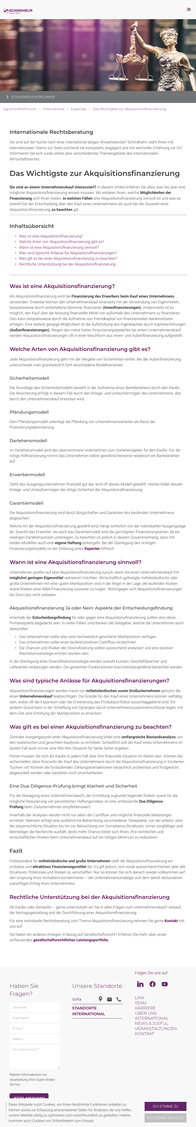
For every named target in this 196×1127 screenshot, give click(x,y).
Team (141, 1003)
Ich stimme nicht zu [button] (165, 1118)
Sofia (77, 999)
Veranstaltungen (156, 1028)
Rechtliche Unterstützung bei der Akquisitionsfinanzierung (67, 264)
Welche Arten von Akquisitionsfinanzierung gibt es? (61, 241)
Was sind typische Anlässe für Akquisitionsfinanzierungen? (68, 253)
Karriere (145, 1008)
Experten (92, 548)
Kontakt (171, 921)
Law (139, 998)
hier (17, 1085)
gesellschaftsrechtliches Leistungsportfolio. (71, 940)
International (152, 1018)
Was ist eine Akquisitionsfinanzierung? (51, 236)
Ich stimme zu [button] (165, 1106)
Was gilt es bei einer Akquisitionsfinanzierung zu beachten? (68, 258)
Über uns (146, 1013)
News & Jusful (151, 1023)
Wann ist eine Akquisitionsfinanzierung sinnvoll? (59, 247)
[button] (142, 1112)
